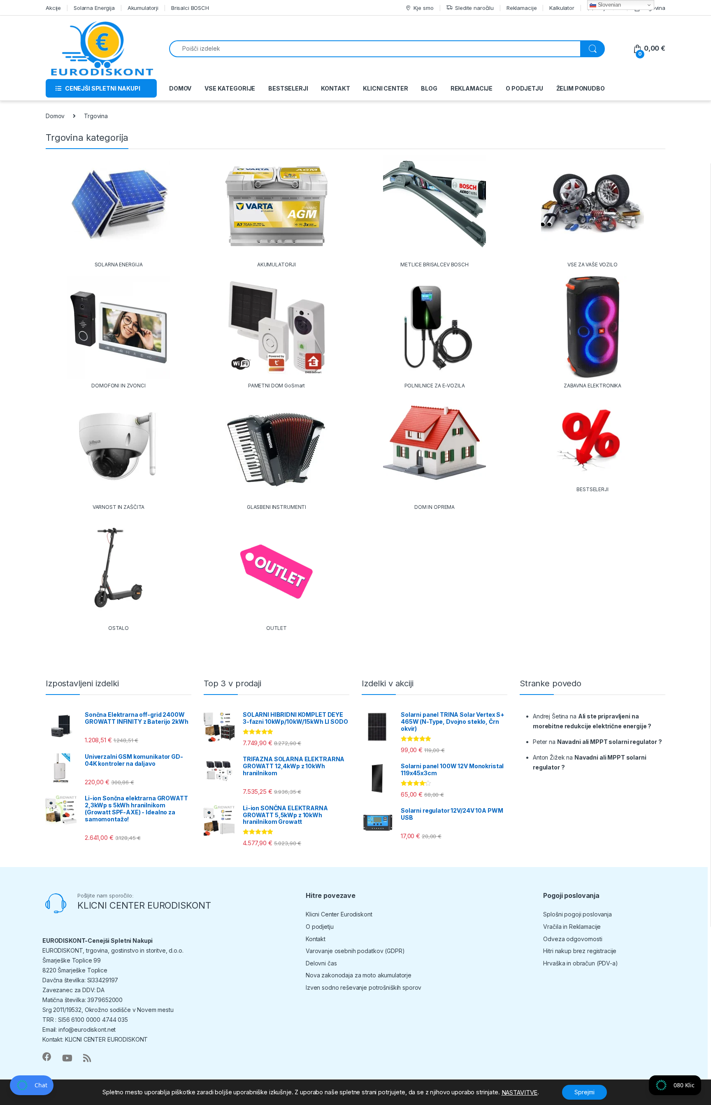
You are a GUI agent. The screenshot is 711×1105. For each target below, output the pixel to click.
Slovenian (608, 5)
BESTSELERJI (288, 88)
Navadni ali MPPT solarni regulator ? (609, 741)
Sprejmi (584, 1092)
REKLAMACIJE (472, 88)
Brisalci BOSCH (190, 8)
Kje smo (423, 8)
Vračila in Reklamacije (572, 926)
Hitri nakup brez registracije (579, 950)
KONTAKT (335, 88)
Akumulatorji (143, 8)
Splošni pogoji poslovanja (577, 914)
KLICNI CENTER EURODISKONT (144, 905)
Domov (55, 115)
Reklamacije (522, 8)
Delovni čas (321, 963)
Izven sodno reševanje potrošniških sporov (363, 987)
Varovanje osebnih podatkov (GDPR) (355, 950)
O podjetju (320, 926)
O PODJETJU (524, 88)
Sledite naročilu (474, 8)
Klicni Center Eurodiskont (339, 914)
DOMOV (180, 88)
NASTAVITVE (520, 1092)
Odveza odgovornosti (572, 938)
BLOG (429, 88)
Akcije (53, 8)
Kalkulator (561, 8)
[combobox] (375, 48)
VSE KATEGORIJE (229, 88)
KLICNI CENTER (385, 88)
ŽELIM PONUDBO (580, 88)
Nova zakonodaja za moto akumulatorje (358, 975)
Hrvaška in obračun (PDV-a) (580, 963)
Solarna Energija (94, 8)
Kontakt (315, 938)
